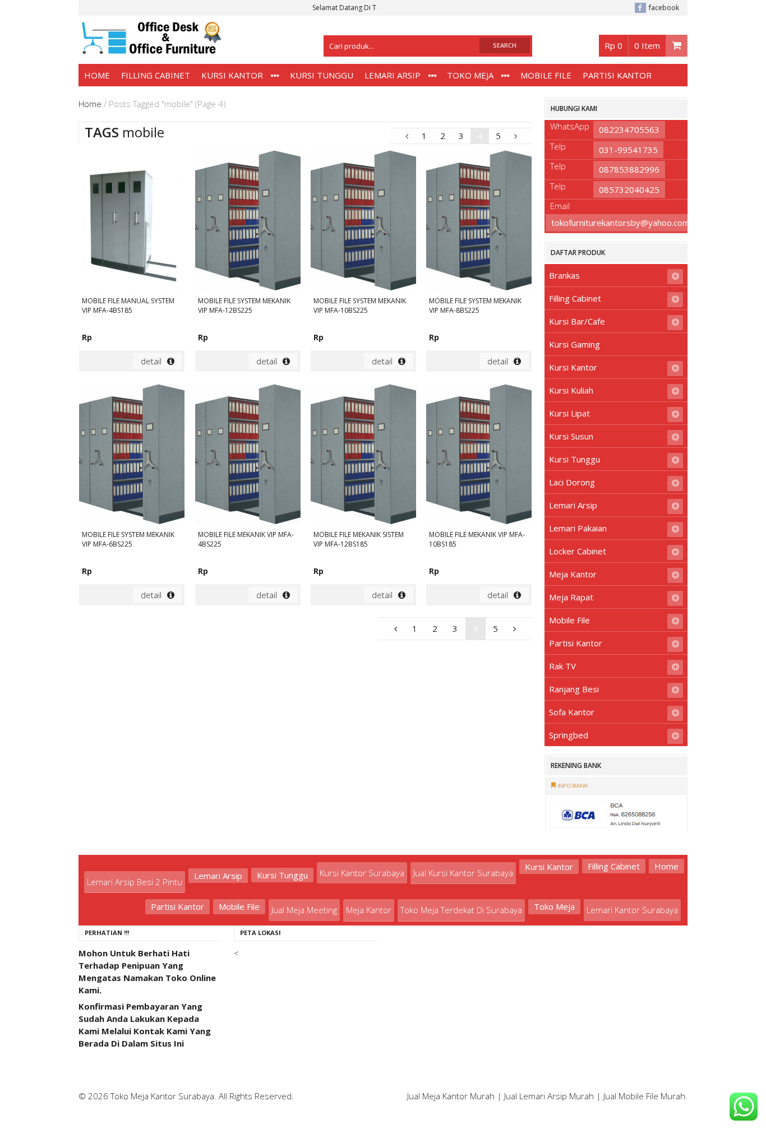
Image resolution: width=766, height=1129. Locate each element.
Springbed (568, 735)
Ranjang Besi (574, 689)
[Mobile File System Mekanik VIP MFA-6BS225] (131, 456)
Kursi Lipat (569, 413)
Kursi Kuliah (571, 390)
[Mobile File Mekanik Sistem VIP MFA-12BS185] (363, 456)
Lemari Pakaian (578, 528)
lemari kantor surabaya (632, 909)
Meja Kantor (573, 574)
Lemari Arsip (392, 75)
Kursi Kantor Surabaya (362, 872)
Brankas (564, 275)
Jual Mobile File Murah (644, 1096)
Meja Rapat (571, 597)
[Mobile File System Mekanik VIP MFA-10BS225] (363, 222)
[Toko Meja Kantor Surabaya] (150, 48)
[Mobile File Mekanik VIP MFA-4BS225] (248, 456)
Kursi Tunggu (321, 75)
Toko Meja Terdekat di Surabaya (461, 909)
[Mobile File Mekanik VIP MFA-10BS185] (479, 456)
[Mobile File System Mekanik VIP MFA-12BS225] (248, 222)
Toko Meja (470, 75)
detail (151, 361)
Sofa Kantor (571, 712)
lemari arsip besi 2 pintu (134, 881)
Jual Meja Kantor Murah (451, 1096)
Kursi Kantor (232, 75)
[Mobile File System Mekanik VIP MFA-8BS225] (479, 222)
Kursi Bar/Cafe (577, 321)
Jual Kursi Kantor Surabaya (463, 872)
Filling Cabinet (155, 75)
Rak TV (562, 666)
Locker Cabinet (577, 551)
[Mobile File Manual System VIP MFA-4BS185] (131, 222)
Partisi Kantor (617, 75)
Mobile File (545, 75)
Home (97, 75)
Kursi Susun (571, 436)
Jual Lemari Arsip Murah (549, 1096)
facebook (664, 7)
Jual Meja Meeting (304, 909)
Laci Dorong (572, 482)
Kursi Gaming (574, 344)
